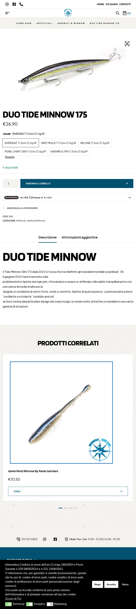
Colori (7, 133)
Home (101, 4)
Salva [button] (125, 584)
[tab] (48, 239)
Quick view (123, 372)
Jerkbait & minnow (71, 23)
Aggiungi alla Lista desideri (22, 208)
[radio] (20, 142)
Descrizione (48, 237)
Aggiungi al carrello (38, 183)
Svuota (9, 157)
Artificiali (44, 23)
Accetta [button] (111, 584)
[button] (8, 604)
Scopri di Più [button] (13, 598)
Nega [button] (97, 584)
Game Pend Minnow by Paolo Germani (33, 471)
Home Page (24, 23)
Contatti (125, 4)
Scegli (17, 491)
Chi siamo (112, 4)
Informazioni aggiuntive (80, 237)
